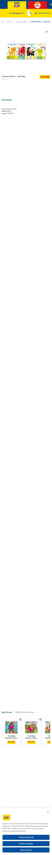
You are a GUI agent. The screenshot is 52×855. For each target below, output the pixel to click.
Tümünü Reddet (26, 844)
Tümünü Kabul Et (26, 837)
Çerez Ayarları (26, 850)
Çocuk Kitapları (21, 21)
